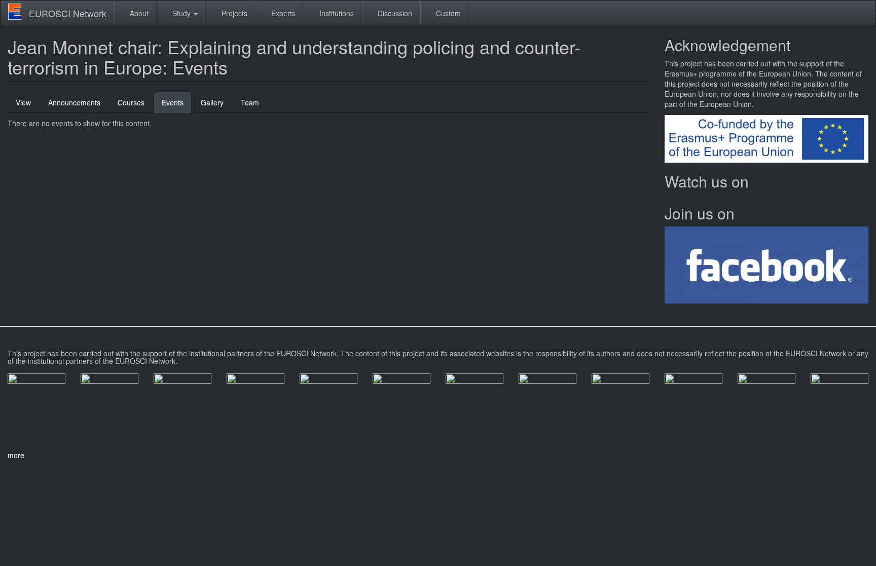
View (23, 102)
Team (250, 102)
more (16, 455)
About (138, 13)
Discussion (394, 13)
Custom (447, 13)
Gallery (212, 102)
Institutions (335, 13)
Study (181, 13)
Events (177, 105)
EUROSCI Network (67, 13)
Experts (282, 13)
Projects (233, 13)
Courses (131, 102)
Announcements (74, 102)
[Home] (18, 12)
